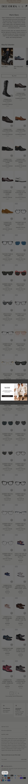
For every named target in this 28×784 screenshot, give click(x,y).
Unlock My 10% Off (7, 396)
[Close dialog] (26, 384)
